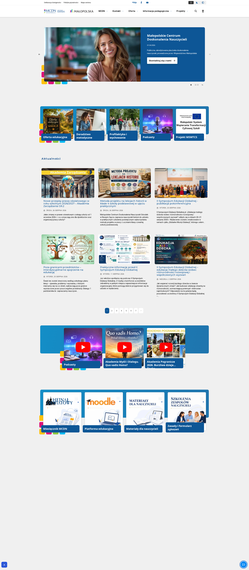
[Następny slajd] (209, 54)
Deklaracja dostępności (52, 3)
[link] (68, 183)
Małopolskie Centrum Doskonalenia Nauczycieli (167, 37)
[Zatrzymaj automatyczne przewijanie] (191, 85)
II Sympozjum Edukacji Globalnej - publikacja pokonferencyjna (177, 202)
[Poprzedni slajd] (39, 54)
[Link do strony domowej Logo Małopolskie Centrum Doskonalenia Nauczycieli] (54, 11)
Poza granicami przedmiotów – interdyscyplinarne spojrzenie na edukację (63, 270)
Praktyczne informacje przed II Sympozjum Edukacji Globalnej (118, 268)
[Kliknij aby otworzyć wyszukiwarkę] (195, 11)
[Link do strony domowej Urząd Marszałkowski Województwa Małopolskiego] (82, 10)
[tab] (191, 2)
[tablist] (197, 2)
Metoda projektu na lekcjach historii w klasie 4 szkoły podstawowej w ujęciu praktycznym (123, 203)
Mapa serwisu (86, 3)
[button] (134, 2)
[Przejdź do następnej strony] (141, 310)
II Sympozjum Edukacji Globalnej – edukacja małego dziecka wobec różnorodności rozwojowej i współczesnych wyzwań (177, 271)
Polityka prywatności (71, 3)
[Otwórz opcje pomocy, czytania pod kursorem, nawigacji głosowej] (243, 564)
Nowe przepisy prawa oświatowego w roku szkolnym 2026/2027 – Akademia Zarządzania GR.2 (66, 203)
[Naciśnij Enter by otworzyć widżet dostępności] (203, 11)
